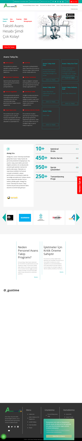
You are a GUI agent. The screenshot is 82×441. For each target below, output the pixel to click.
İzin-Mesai (12, 20)
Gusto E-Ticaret (69, 417)
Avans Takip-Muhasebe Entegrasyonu (67, 5)
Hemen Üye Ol (79, 185)
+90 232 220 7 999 (35, 1)
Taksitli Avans (5, 20)
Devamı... (36, 277)
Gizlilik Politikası (32, 422)
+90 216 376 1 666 (46, 1)
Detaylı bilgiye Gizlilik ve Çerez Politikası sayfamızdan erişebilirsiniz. (58, 431)
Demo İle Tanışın (9, 47)
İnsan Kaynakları (33, 425)
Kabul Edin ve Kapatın (59, 436)
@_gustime (11, 290)
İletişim (30, 427)
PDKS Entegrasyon (28, 20)
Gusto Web (68, 414)
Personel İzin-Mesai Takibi (47, 5)
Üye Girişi (74, 1)
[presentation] (4, 217)
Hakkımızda (31, 414)
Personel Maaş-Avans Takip (31, 5)
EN (67, 2)
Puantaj (18, 19)
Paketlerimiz (74, 9)
